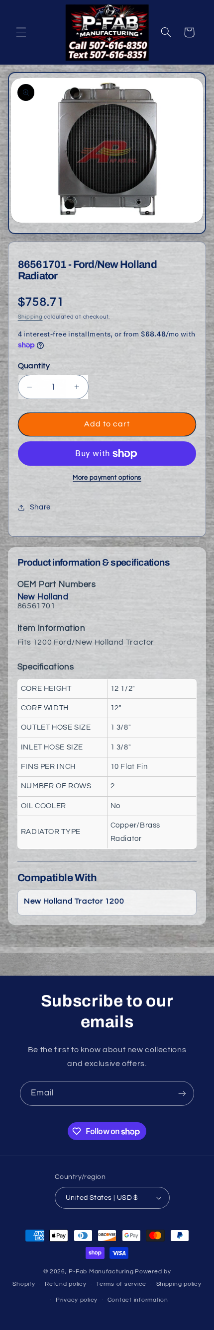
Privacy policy (77, 1300)
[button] (20, 32)
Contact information (137, 1300)
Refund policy (66, 1284)
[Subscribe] (182, 1093)
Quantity (34, 366)
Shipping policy (179, 1284)
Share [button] (40, 507)
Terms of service (121, 1284)
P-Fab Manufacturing (101, 1271)
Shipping (30, 317)
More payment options (107, 478)
